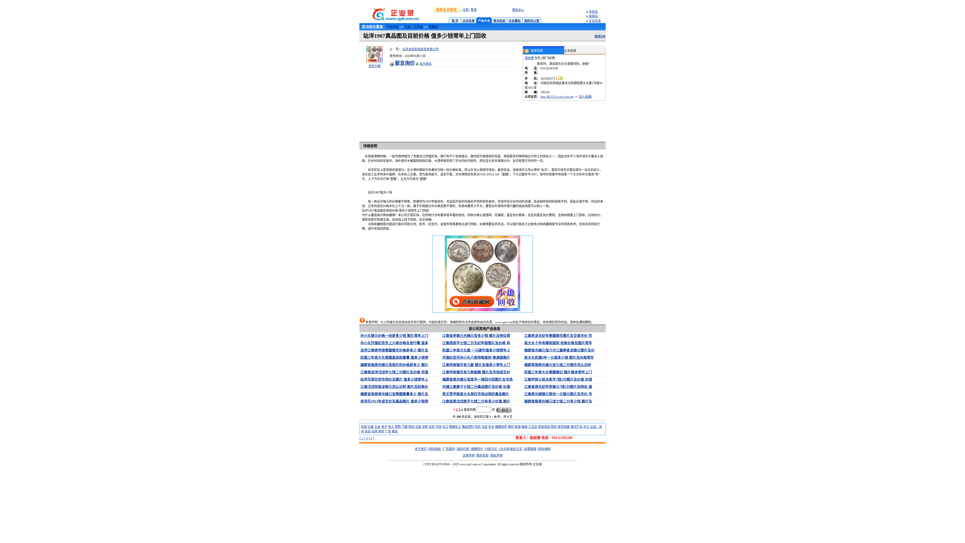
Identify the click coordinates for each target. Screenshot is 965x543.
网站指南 (435, 449)
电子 (384, 427)
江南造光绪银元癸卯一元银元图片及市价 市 (558, 394)
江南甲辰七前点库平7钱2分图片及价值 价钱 (558, 379)
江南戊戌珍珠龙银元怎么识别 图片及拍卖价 (394, 387)
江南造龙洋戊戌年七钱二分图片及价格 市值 (394, 372)
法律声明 (468, 455)
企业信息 (570, 51)
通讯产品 (576, 427)
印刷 (425, 427)
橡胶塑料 (468, 427)
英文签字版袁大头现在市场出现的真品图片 (475, 394)
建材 (511, 427)
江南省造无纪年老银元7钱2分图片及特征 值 (558, 387)
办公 (586, 427)
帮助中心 (518, 10)
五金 (377, 427)
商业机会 (499, 21)
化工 (445, 427)
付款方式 (491, 449)
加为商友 (426, 64)
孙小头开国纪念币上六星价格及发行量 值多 (394, 343)
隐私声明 (497, 455)
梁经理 (529, 58)
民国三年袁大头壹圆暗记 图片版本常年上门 (558, 372)
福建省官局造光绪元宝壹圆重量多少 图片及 (394, 394)
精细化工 (455, 427)
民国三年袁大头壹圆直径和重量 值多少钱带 (394, 357)
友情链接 (530, 449)
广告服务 (449, 449)
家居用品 (544, 427)
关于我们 (421, 449)
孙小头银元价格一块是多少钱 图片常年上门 (394, 336)
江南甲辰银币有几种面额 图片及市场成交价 (476, 372)
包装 (418, 427)
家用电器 (564, 427)
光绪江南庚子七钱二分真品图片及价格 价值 (476, 387)
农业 (491, 427)
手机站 (593, 12)
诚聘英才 (477, 449)
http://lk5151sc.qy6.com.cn (557, 97)
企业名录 (469, 21)
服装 (524, 427)
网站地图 (544, 449)
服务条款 (482, 455)
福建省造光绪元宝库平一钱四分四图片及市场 (477, 379)
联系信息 (537, 51)
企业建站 (515, 21)
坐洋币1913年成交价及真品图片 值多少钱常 (394, 401)
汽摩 (405, 427)
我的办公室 (531, 21)
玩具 (374, 431)
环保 (439, 427)
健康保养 (501, 427)
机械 (364, 427)
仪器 (371, 427)
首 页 (455, 21)
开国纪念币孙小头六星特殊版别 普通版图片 (476, 357)
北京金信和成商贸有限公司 (420, 49)
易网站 (593, 16)
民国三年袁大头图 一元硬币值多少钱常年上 (476, 350)
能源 (518, 427)
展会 (395, 431)
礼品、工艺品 (414, 27)
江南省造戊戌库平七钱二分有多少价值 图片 (476, 401)
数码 (554, 427)
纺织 (478, 427)
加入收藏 (585, 97)
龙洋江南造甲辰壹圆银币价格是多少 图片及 (394, 350)
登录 (474, 10)
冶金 (484, 427)
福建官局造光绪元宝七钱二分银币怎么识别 (557, 365)
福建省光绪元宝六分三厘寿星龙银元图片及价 (559, 350)
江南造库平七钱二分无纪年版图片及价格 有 (476, 343)
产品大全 (393, 27)
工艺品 (532, 427)
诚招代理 (463, 449)
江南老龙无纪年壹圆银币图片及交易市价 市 (558, 336)
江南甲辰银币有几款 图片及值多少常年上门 (476, 365)
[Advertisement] (456, 102)
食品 (368, 431)
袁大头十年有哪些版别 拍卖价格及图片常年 (558, 343)
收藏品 (433, 27)
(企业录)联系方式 (510, 449)
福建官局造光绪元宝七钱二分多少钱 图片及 (558, 401)
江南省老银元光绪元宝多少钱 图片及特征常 (476, 336)
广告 (388, 431)
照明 (398, 427)
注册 (466, 10)
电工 (391, 427)
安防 (432, 427)
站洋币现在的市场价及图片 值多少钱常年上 (394, 379)
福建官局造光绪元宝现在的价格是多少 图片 (394, 365)
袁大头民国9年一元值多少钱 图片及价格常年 (559, 357)
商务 (381, 431)
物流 (411, 427)
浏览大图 (374, 66)
